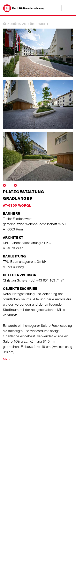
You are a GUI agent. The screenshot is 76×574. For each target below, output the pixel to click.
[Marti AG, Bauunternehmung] (21, 8)
